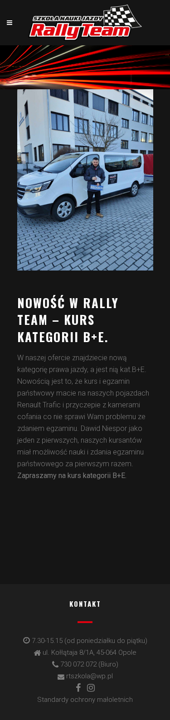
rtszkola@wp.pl (89, 676)
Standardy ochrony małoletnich (85, 700)
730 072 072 (78, 664)
